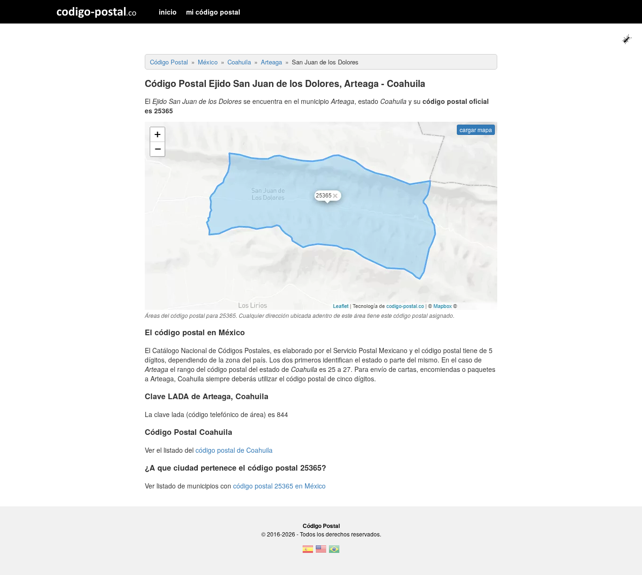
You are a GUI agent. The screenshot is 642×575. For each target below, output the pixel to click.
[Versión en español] (307, 552)
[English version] (321, 552)
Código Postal (321, 525)
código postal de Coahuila (234, 450)
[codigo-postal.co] (96, 12)
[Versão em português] (334, 552)
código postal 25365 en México (279, 485)
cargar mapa (476, 130)
